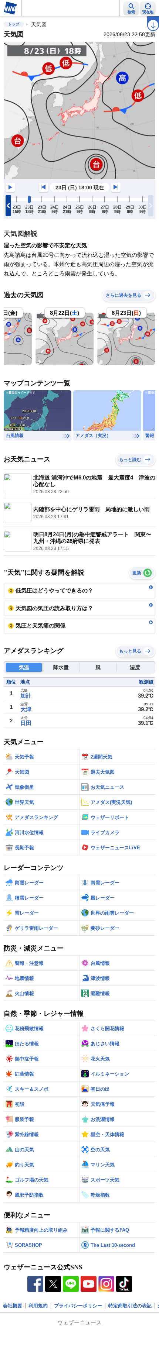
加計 (25, 695)
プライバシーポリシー (78, 1305)
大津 (25, 709)
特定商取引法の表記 (130, 1305)
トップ (13, 24)
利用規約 (38, 1305)
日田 (25, 723)
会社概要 (12, 1305)
